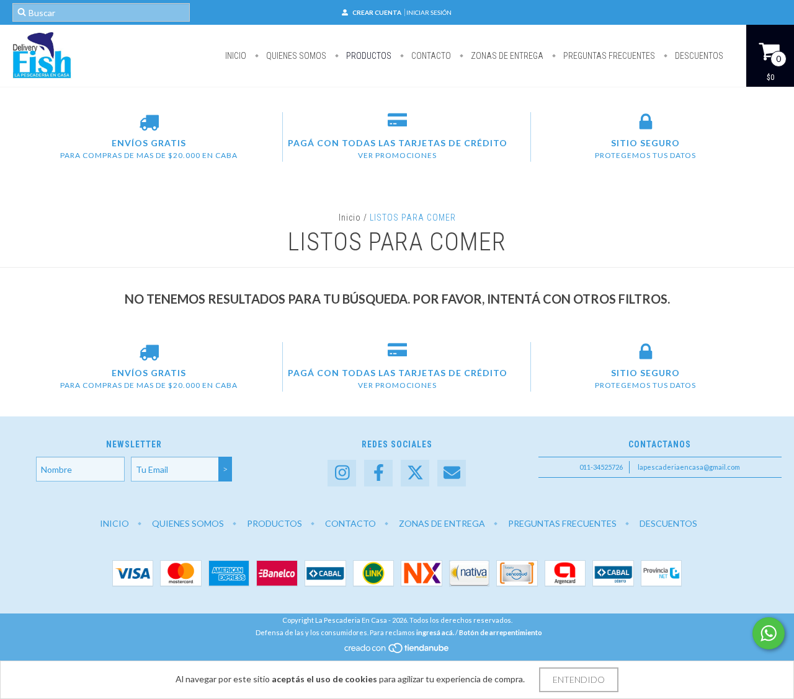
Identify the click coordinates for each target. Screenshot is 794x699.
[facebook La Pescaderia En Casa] (378, 473)
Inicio (235, 56)
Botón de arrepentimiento (500, 632)
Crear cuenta (376, 12)
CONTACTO (430, 56)
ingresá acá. (435, 632)
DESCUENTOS (698, 56)
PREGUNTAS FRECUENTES (608, 56)
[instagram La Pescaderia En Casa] (342, 473)
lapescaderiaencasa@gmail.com (689, 467)
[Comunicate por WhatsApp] (768, 633)
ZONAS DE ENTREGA (506, 56)
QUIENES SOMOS (295, 56)
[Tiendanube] (397, 651)
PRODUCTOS (367, 56)
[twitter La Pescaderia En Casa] (415, 473)
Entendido (579, 679)
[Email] (451, 473)
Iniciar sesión (429, 12)
